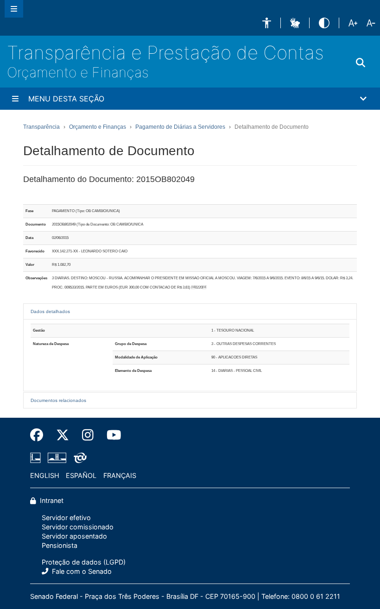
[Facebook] (40, 435)
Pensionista (59, 545)
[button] (266, 23)
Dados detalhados (50, 311)
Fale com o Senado (81, 571)
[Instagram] (88, 435)
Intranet (50, 500)
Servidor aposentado (74, 536)
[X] (63, 435)
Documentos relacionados (58, 400)
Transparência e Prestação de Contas (165, 52)
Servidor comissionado (78, 527)
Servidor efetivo (66, 517)
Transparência (41, 127)
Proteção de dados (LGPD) (84, 562)
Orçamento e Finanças (78, 72)
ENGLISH (44, 475)
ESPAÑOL (81, 475)
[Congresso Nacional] (57, 457)
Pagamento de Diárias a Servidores (180, 127)
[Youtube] (110, 435)
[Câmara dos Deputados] (37, 457)
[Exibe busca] (360, 63)
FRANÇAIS (119, 475)
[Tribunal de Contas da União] (78, 457)
